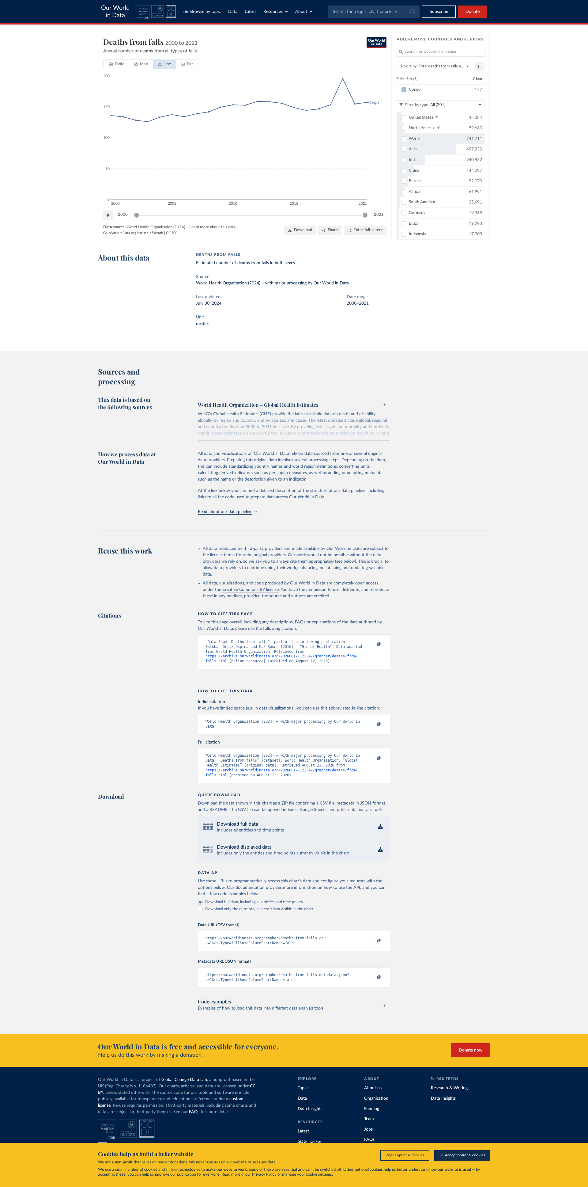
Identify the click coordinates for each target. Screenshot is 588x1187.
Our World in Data (115, 11)
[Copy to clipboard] (373, 644)
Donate (473, 12)
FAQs (194, 1112)
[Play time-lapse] (108, 215)
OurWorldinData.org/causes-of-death (133, 233)
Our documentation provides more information (271, 887)
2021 (379, 215)
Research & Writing (449, 1088)
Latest (250, 12)
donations (178, 1162)
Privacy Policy (264, 1175)
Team (369, 1119)
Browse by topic (205, 12)
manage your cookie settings (307, 1175)
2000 (123, 215)
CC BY (171, 233)
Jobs (368, 1129)
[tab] (116, 64)
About (301, 12)
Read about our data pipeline (225, 512)
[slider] (136, 215)
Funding (371, 1109)
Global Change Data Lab (184, 1080)
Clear (478, 79)
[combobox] (374, 12)
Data (232, 12)
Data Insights (310, 1109)
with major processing (286, 283)
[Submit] (412, 11)
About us (373, 1088)
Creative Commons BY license (250, 590)
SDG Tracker (309, 1141)
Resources (273, 12)
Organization (376, 1098)
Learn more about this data (212, 227)
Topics (303, 1088)
